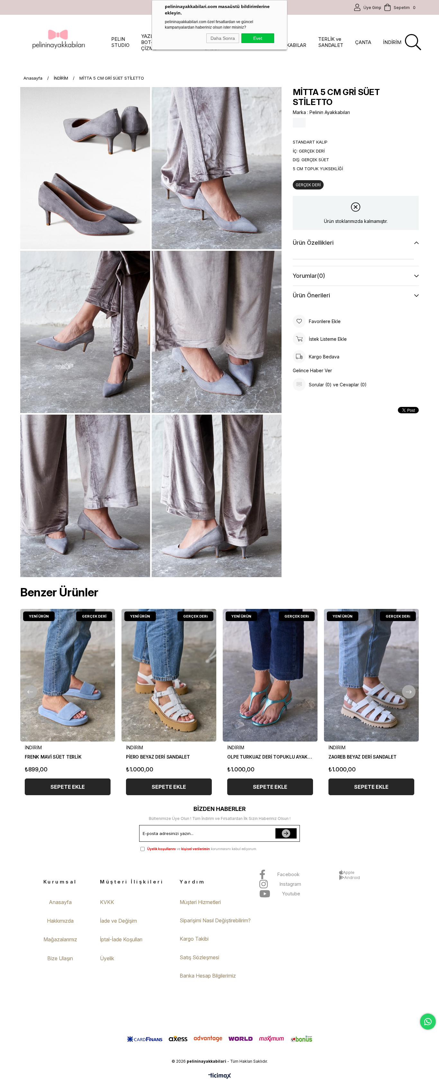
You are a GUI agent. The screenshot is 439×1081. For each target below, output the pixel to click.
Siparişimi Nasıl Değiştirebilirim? (215, 920)
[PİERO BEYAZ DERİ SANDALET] (168, 675)
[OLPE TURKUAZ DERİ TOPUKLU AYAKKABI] (270, 675)
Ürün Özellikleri (313, 242)
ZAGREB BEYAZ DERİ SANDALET (362, 757)
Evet (257, 38)
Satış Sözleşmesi (199, 957)
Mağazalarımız (60, 939)
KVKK (107, 902)
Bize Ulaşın (60, 958)
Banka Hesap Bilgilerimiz (208, 975)
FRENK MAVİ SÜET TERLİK (53, 757)
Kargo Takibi (194, 939)
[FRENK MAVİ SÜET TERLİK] (67, 675)
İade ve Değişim (118, 921)
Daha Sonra (223, 38)
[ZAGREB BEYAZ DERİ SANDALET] (371, 675)
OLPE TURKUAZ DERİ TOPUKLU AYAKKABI (270, 757)
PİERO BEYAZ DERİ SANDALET (158, 757)
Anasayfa (60, 902)
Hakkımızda (60, 921)
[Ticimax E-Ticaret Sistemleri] (219, 1076)
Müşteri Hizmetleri (200, 902)
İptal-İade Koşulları (121, 939)
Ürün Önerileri (311, 295)
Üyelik (107, 958)
